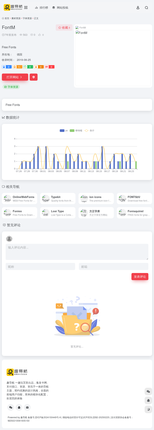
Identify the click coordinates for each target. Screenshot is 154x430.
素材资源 (15, 18)
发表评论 (140, 276)
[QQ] (19, 407)
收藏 (66, 27)
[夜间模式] (148, 409)
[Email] (27, 407)
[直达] (35, 198)
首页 (7, 18)
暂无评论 (13, 224)
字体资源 (27, 18)
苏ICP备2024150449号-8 (48, 417)
